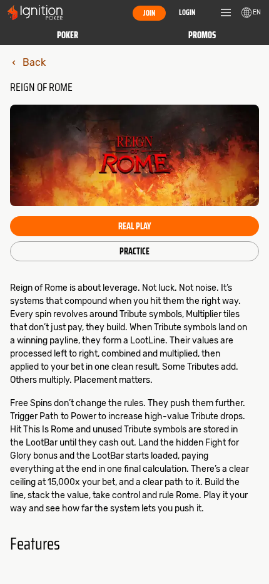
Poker (67, 35)
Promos (202, 35)
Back (34, 62)
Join (149, 13)
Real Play (134, 226)
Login (187, 12)
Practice (134, 251)
